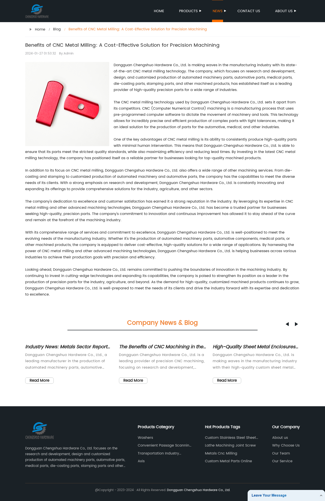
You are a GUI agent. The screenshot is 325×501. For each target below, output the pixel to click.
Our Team (281, 453)
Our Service (282, 461)
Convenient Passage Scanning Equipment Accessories (165, 445)
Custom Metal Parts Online (228, 461)
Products (188, 11)
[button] (287, 324)
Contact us (248, 11)
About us (283, 11)
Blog (57, 29)
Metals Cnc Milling (221, 453)
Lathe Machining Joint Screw (230, 445)
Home (159, 11)
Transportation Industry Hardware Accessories (158, 453)
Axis (141, 461)
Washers (145, 437)
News (217, 11)
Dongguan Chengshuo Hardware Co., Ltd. (198, 490)
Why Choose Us (286, 445)
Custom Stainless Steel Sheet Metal (230, 437)
